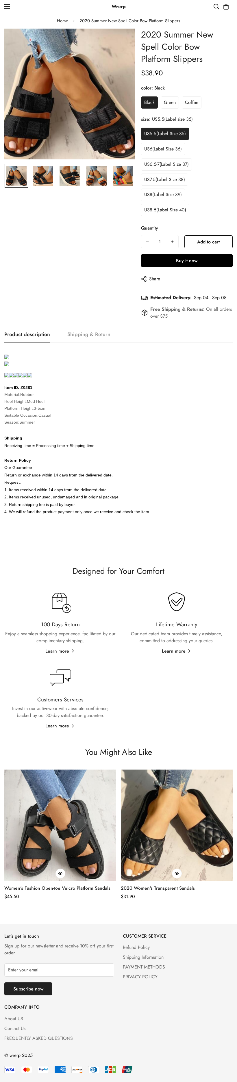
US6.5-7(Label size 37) (166, 164)
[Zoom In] (122, 40)
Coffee (191, 102)
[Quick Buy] (60, 873)
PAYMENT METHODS (144, 967)
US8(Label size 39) (163, 194)
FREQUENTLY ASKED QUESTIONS (38, 1038)
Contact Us (14, 1028)
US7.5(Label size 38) (164, 179)
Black (149, 102)
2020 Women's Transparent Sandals (158, 888)
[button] (226, 6)
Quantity (149, 228)
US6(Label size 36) (163, 149)
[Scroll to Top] (225, 1050)
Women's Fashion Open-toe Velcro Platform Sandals (57, 888)
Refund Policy (136, 947)
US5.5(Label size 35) (165, 133)
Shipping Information (143, 957)
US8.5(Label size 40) (165, 209)
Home (62, 21)
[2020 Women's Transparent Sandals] (177, 825)
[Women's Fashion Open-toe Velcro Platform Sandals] (60, 825)
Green (170, 102)
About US (13, 1018)
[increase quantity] (172, 241)
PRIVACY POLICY (140, 976)
